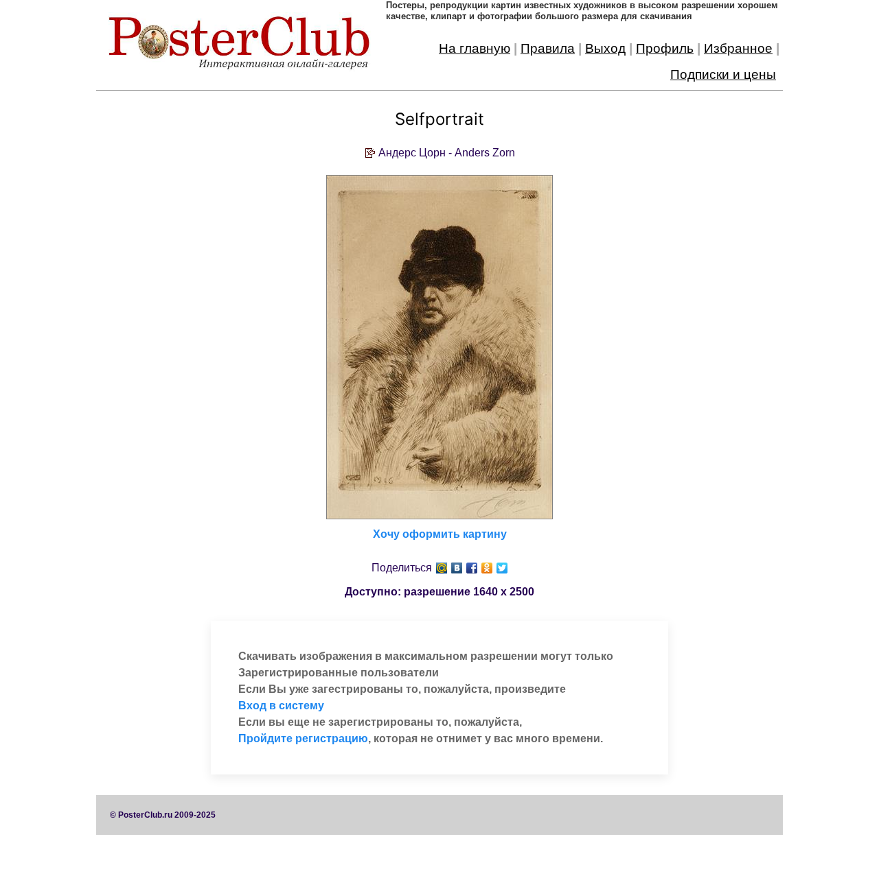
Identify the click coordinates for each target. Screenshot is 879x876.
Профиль (665, 48)
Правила (548, 48)
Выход (605, 48)
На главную (474, 48)
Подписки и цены (723, 74)
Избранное (738, 48)
